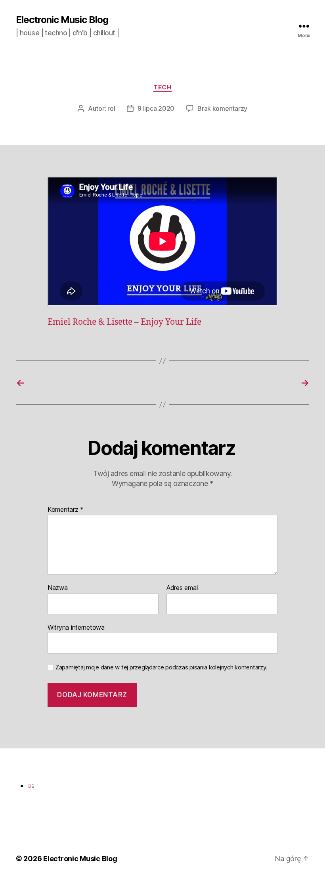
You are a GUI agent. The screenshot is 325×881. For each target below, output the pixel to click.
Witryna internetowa (76, 627)
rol (111, 108)
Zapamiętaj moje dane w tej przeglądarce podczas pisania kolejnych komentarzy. (161, 667)
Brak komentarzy (222, 108)
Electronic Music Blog (62, 20)
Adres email (182, 588)
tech (162, 87)
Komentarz (66, 509)
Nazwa (58, 588)
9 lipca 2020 (156, 108)
